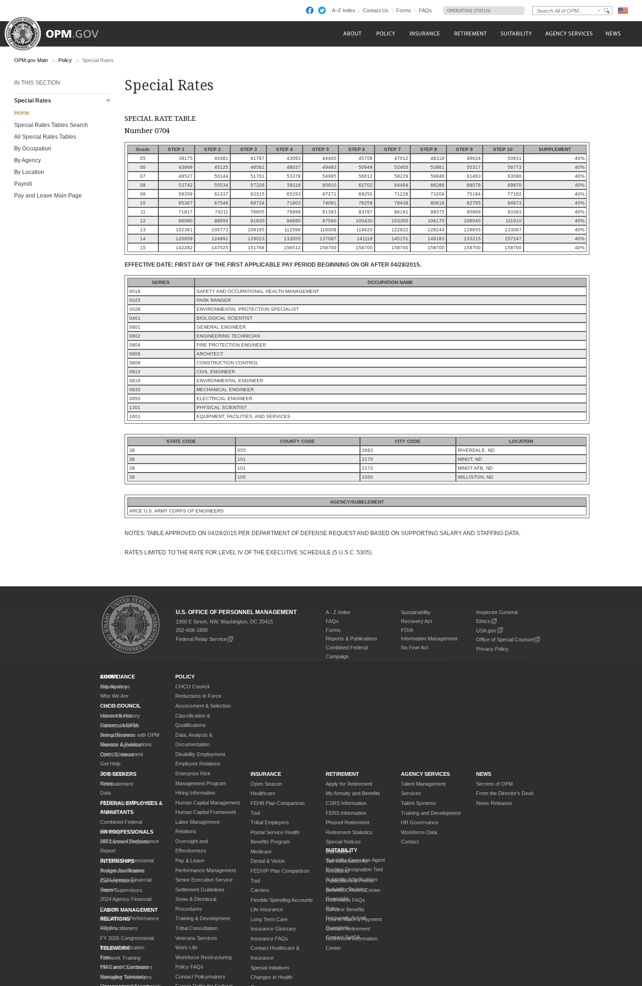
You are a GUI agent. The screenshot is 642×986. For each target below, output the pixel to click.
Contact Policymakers (200, 976)
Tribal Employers (270, 822)
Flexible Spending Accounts (282, 900)
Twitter (322, 10)
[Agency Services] (568, 33)
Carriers (260, 890)
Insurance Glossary (273, 928)
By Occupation (32, 148)
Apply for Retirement (349, 784)
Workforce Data (419, 832)
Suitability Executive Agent (355, 860)
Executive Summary (123, 976)
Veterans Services (196, 938)
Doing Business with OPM (129, 735)
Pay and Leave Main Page (48, 195)
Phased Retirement (347, 822)
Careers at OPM (119, 725)
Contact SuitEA (343, 937)
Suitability (341, 850)
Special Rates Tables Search (51, 125)
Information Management (429, 638)
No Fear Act (414, 647)
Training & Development (202, 918)
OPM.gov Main (31, 60)
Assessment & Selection (203, 706)
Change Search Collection (599, 11)
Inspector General (496, 612)
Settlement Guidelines (200, 889)
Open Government (121, 754)
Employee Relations (197, 763)
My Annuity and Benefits (353, 793)
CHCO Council (192, 686)
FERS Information (346, 813)
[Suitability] (515, 33)
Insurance (266, 774)
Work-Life (186, 947)
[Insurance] (424, 33)
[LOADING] (505, 10)
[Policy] (385, 33)
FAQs (425, 10)
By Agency (27, 160)
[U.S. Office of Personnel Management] (59, 31)
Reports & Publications (351, 638)
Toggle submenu (108, 101)
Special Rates (32, 100)
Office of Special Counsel (504, 639)
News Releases (494, 803)
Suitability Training (346, 889)
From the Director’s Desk (505, 793)
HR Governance (419, 822)
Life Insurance (267, 909)
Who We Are (114, 696)
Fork (105, 957)
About (109, 676)
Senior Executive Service (204, 880)
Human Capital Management (207, 802)
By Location (29, 172)
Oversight (337, 898)
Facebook (309, 10)
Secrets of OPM (494, 784)
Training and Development (431, 813)
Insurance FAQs (269, 938)
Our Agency (113, 686)
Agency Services (425, 774)
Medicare (261, 851)
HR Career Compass (124, 967)
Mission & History (120, 715)
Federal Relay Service (201, 639)
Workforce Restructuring (203, 957)
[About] (352, 33)
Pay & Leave (189, 860)
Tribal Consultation (196, 928)
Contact (410, 841)
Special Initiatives (270, 967)
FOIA (407, 630)
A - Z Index (338, 612)
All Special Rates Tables (45, 137)
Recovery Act (416, 621)
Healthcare (263, 793)
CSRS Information (346, 803)
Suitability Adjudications (352, 879)
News (106, 783)
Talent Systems (418, 803)
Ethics (483, 621)
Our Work (111, 706)
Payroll (23, 184)
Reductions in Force (198, 696)
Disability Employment (200, 754)
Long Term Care (269, 919)
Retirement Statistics (349, 832)
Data (105, 793)
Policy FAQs (189, 967)
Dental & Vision (268, 861)
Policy (65, 60)
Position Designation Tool (354, 869)
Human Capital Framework (205, 812)
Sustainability (416, 612)
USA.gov (486, 630)
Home (22, 113)
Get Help (110, 763)
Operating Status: (469, 10)
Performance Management (205, 870)
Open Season (266, 784)
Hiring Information (195, 793)
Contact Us (376, 10)
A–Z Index (343, 10)
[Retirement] (470, 33)
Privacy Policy (492, 649)
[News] (612, 33)
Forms (403, 10)
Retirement (342, 774)
